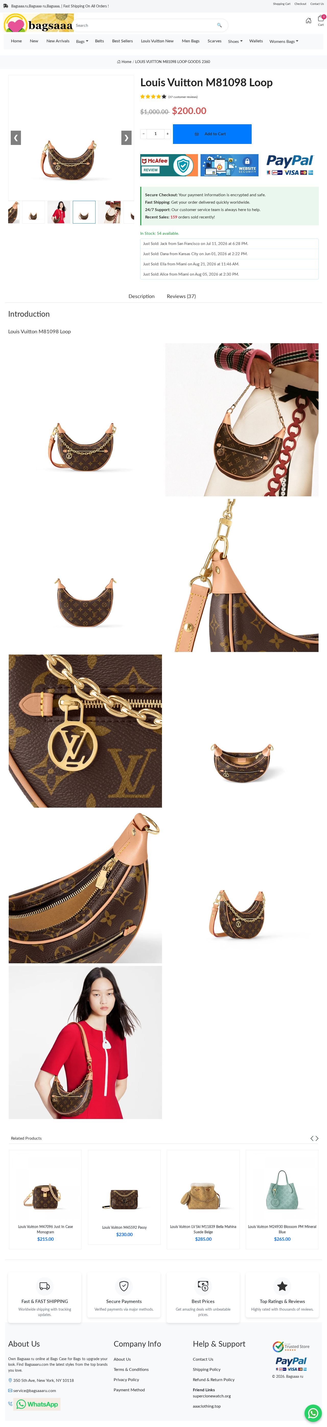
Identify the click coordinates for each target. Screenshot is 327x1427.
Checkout (300, 4)
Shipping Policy (206, 1370)
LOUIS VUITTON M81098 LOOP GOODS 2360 (172, 62)
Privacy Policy (126, 1380)
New (34, 41)
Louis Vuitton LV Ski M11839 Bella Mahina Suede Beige (203, 1229)
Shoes (233, 42)
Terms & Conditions (131, 1370)
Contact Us (317, 4)
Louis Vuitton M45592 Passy (124, 1227)
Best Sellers (122, 41)
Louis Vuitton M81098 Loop (39, 331)
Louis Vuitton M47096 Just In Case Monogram (45, 1229)
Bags (80, 42)
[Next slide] (317, 1138)
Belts (99, 41)
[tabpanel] (45, 1201)
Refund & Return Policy (214, 1380)
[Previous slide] (312, 1138)
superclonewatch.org (212, 1396)
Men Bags (191, 41)
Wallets (256, 41)
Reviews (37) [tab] (181, 296)
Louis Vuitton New (157, 41)
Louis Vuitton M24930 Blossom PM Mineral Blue (282, 1229)
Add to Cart (215, 134)
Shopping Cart (281, 4)
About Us (122, 1359)
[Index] (309, 21)
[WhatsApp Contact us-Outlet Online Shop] (313, 1413)
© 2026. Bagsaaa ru (287, 1377)
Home (16, 41)
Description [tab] (142, 296)
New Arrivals (57, 41)
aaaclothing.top (207, 1406)
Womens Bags (282, 42)
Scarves (214, 41)
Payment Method (129, 1390)
